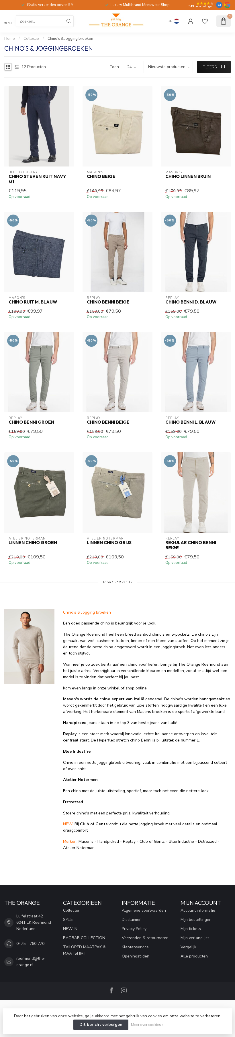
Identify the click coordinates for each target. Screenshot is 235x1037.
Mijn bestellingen (196, 919)
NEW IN (70, 928)
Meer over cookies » (147, 1024)
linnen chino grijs (109, 542)
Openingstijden (135, 956)
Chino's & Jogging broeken (70, 38)
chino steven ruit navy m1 (37, 179)
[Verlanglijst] (205, 21)
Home (9, 38)
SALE (68, 919)
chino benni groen (31, 422)
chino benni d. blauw (190, 302)
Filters (210, 67)
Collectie (31, 38)
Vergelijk (188, 947)
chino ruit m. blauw (33, 302)
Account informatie (198, 910)
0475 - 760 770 (30, 943)
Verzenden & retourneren (145, 938)
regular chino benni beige (190, 545)
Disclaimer (131, 919)
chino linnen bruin (188, 176)
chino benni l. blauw (190, 422)
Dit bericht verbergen (100, 1024)
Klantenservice (135, 947)
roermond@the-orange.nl (31, 961)
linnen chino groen (33, 542)
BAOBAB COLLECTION (84, 938)
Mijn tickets (191, 928)
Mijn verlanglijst (195, 938)
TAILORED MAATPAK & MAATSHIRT (84, 950)
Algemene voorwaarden (144, 910)
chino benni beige (108, 302)
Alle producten (194, 956)
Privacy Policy (134, 928)
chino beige (101, 176)
